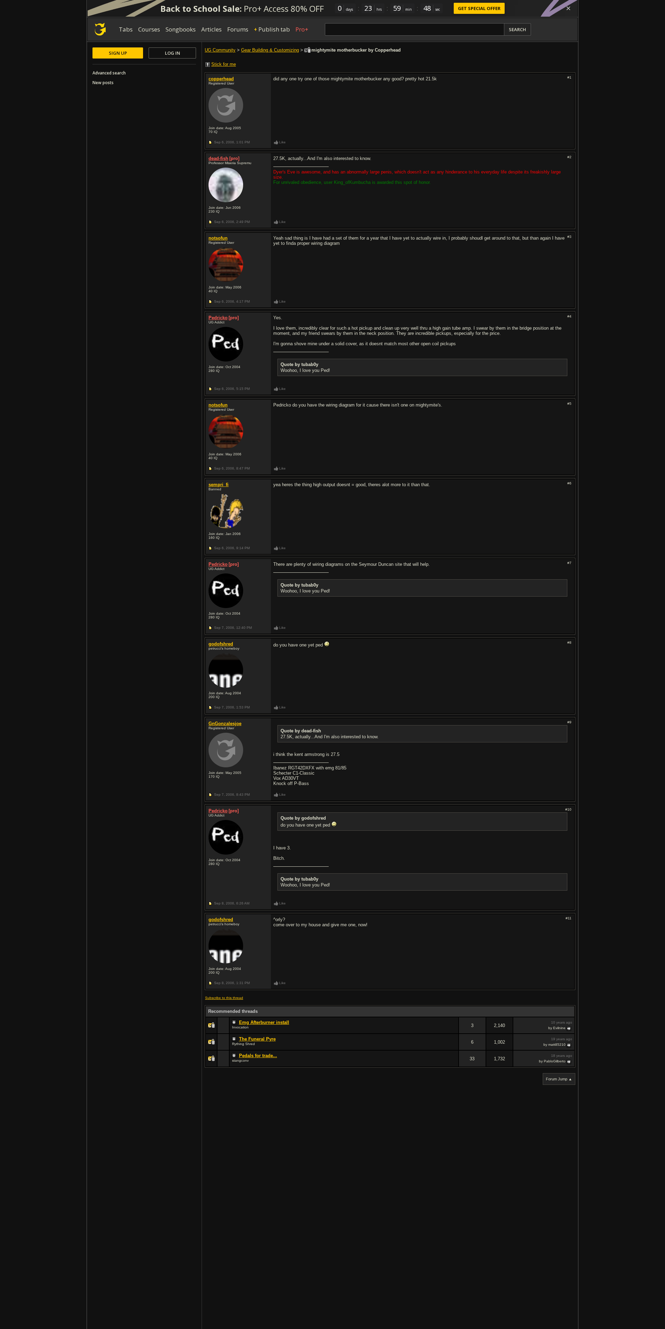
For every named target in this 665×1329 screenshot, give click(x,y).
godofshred (221, 643)
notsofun (218, 238)
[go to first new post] (234, 1022)
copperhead (221, 78)
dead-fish (218, 158)
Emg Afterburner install (264, 1022)
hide (453, 1030)
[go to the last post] (569, 1028)
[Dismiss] (568, 8)
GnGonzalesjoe (225, 723)
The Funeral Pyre (257, 1039)
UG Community (220, 50)
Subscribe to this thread (224, 998)
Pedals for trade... (258, 1055)
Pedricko (218, 317)
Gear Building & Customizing (270, 50)
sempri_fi (219, 484)
